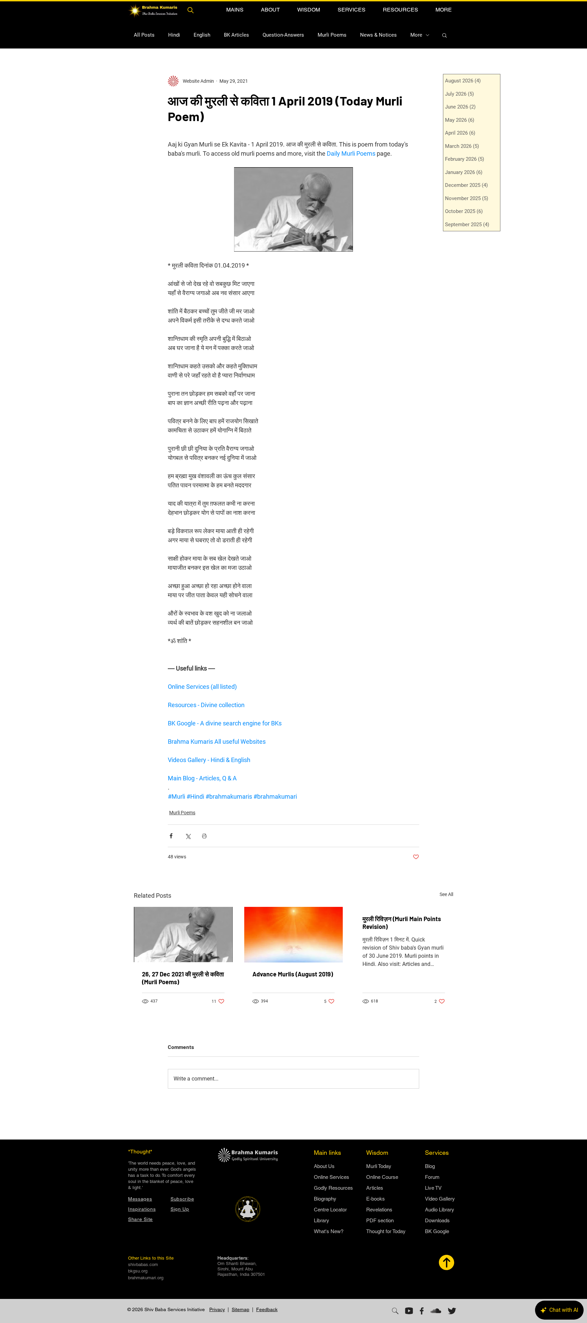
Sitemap (240, 1309)
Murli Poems (332, 35)
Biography (325, 1199)
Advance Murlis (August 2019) (292, 974)
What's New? (328, 1231)
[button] (235, 9)
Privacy (217, 1309)
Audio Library (439, 1209)
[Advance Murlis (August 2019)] (293, 934)
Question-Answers (283, 35)
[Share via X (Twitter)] (187, 836)
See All (446, 894)
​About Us (324, 1166)
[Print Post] (204, 836)
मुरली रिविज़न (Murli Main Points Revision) (401, 922)
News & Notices (378, 35)
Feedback (267, 1309)
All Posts (144, 35)
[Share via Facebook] (171, 836)
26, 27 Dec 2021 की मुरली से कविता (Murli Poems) (183, 978)
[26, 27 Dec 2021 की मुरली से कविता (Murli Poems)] (183, 934)
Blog (430, 1166)
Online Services (331, 1177)
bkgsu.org (137, 1270)
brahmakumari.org (145, 1277)
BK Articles (236, 35)
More (416, 35)
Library (321, 1220)
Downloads (437, 1220)
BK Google (437, 1231)
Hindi (174, 35)
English (202, 35)
